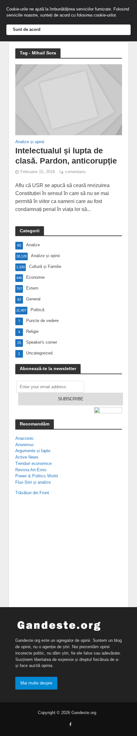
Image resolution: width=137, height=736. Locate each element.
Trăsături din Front (32, 492)
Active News (27, 457)
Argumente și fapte (32, 450)
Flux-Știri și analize (33, 482)
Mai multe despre (36, 683)
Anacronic (24, 438)
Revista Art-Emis (31, 469)
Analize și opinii (29, 142)
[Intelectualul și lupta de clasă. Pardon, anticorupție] (68, 99)
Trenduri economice (33, 463)
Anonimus (24, 444)
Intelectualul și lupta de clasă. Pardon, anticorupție (66, 155)
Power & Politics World (36, 475)
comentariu (75, 172)
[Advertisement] (57, 552)
